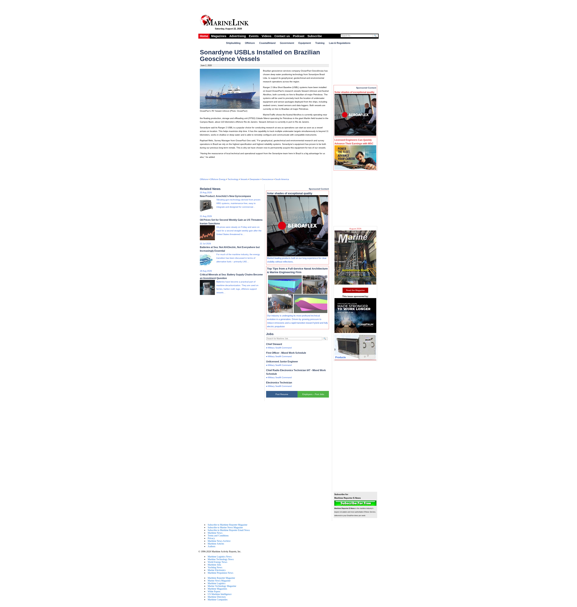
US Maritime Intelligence (220, 594)
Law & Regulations (339, 43)
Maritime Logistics (216, 583)
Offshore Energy (218, 179)
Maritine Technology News (221, 559)
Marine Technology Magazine (222, 586)
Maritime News (215, 533)
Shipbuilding (233, 43)
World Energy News (217, 562)
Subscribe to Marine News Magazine (225, 527)
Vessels (244, 179)
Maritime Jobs (214, 564)
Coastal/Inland (267, 43)
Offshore (250, 43)
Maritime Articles (216, 543)
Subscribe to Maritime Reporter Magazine (227, 524)
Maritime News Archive (219, 541)
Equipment (304, 43)
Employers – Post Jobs (313, 394)
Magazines (218, 36)
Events (254, 36)
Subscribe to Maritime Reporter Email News (229, 530)
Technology (233, 179)
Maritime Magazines (217, 588)
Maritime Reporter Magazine (221, 578)
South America (282, 179)
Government (287, 43)
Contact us (282, 36)
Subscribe (314, 36)
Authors (211, 546)
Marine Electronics (217, 570)
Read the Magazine (355, 290)
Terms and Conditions (218, 535)
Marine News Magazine (219, 580)
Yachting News (215, 567)
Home (204, 36)
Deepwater (255, 179)
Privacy (211, 538)
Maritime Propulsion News (220, 573)
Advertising (237, 36)
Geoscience (267, 179)
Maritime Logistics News (220, 556)
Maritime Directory (217, 597)
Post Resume (281, 394)
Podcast (298, 36)
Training (320, 43)
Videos (266, 36)
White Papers (214, 591)
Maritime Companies (217, 599)
